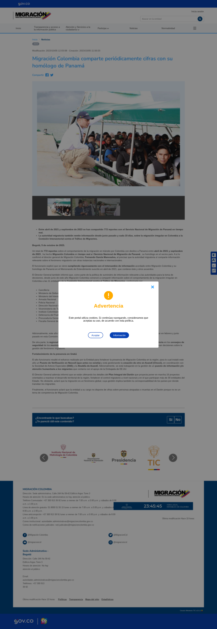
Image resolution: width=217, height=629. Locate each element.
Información (119, 335)
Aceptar (96, 335)
